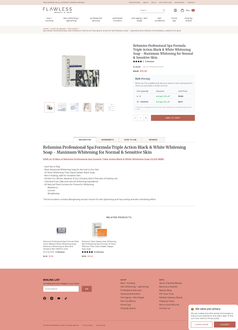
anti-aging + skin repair (140, 19)
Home (46, 29)
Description (85, 140)
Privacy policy (88, 325)
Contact (191, 2)
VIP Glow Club (165, 2)
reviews (153, 140)
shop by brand (189, 19)
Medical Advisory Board (170, 297)
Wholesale (179, 2)
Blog (153, 2)
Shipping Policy (166, 301)
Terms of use (100, 325)
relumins (73, 29)
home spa (174, 19)
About (146, 2)
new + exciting (49, 19)
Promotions (134, 2)
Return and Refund (169, 305)
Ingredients (107, 140)
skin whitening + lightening (71, 19)
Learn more (202, 324)
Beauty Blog (165, 290)
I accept (224, 324)
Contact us (164, 308)
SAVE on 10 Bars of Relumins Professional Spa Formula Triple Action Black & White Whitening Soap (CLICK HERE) (103, 159)
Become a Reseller (168, 287)
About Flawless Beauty (170, 283)
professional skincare (96, 19)
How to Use (130, 140)
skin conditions (160, 19)
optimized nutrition (117, 19)
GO (86, 289)
